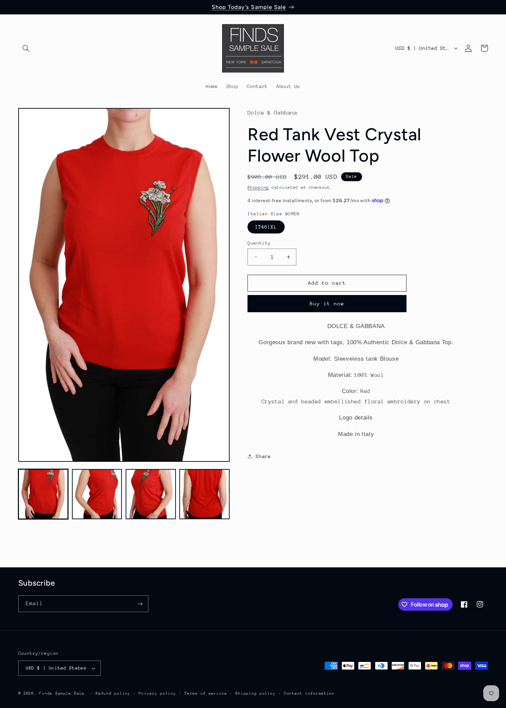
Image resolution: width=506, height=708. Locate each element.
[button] (26, 48)
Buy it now (327, 303)
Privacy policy (157, 693)
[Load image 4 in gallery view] (204, 494)
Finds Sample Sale (62, 693)
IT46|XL (266, 226)
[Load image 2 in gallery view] (97, 494)
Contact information (309, 693)
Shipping (258, 187)
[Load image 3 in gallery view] (151, 494)
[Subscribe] (140, 603)
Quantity (259, 242)
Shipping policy (255, 693)
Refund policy (113, 693)
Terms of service (206, 693)
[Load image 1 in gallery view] (43, 494)
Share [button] (263, 456)
